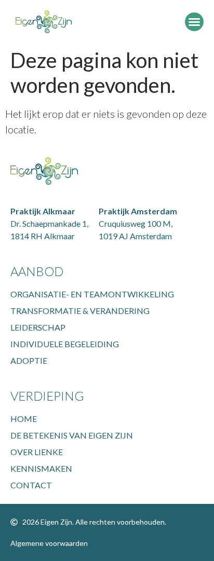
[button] (194, 21)
